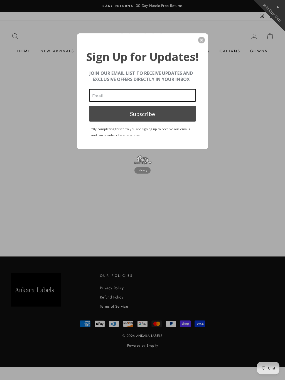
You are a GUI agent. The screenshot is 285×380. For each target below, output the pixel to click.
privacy (142, 170)
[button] (201, 40)
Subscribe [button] (142, 113)
